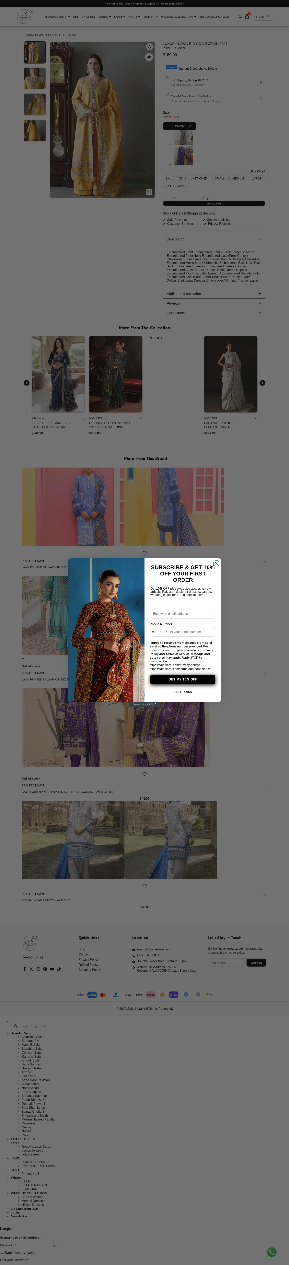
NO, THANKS (183, 692)
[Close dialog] (216, 563)
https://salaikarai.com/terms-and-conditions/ (180, 669)
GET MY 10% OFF (182, 679)
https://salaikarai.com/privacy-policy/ (175, 665)
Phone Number (161, 624)
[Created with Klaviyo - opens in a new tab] (144, 704)
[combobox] (157, 631)
